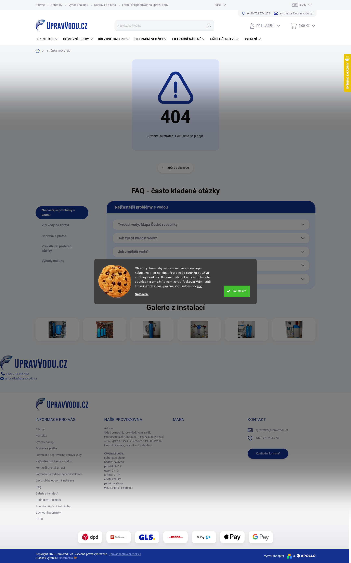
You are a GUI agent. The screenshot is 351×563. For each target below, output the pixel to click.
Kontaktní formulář (268, 453)
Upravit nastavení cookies (125, 554)
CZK (303, 5)
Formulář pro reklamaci (50, 467)
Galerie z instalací (46, 493)
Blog (38, 487)
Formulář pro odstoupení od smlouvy (59, 474)
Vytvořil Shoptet (274, 556)
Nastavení (141, 294)
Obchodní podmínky (48, 512)
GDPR (39, 519)
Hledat (209, 25)
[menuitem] (47, 39)
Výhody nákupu (78, 5)
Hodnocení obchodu (48, 499)
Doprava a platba (105, 5)
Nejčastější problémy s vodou (54, 461)
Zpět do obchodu (178, 167)
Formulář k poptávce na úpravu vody (145, 5)
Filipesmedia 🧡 (67, 558)
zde (199, 286)
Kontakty (56, 5)
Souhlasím (239, 291)
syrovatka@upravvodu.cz (20, 378)
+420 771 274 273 (267, 438)
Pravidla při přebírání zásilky (53, 506)
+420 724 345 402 (17, 373)
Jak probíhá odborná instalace (55, 480)
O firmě (40, 5)
